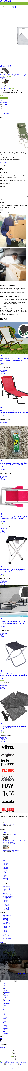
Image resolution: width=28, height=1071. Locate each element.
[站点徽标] (14, 7)
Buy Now (3, 97)
